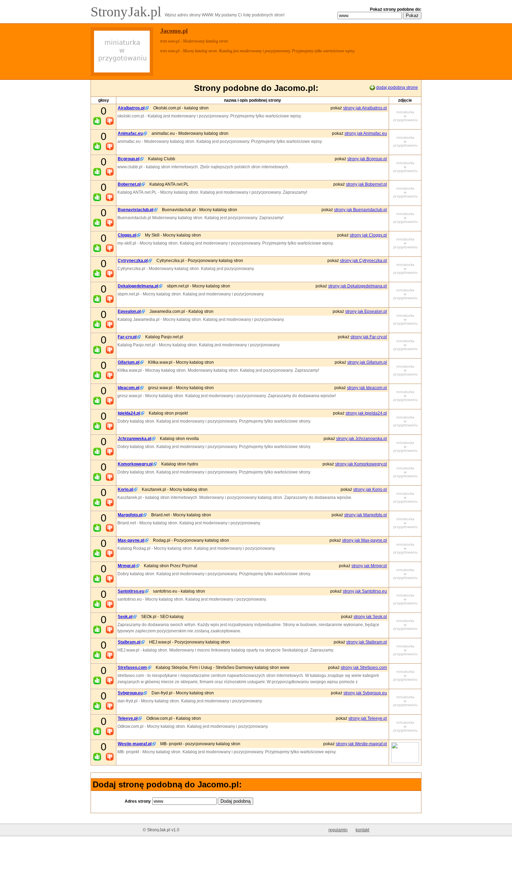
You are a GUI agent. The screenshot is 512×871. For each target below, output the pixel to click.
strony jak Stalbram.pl (366, 642)
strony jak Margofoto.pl (365, 514)
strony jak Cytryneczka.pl (363, 260)
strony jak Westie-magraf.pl (361, 743)
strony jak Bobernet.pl (366, 184)
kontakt (362, 829)
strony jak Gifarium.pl (367, 362)
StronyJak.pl (128, 12)
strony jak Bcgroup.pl (367, 158)
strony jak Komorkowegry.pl (361, 464)
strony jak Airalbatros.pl (365, 108)
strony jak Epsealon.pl (366, 311)
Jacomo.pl (174, 30)
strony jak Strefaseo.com (364, 667)
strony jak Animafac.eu (365, 133)
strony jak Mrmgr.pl (369, 565)
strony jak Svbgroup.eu (365, 693)
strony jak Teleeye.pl (367, 718)
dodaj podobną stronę (397, 87)
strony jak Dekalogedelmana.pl (357, 286)
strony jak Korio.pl (370, 489)
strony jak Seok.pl (370, 616)
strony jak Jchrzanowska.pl (361, 438)
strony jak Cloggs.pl (368, 235)
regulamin (338, 829)
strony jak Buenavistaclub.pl (360, 209)
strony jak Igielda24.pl (366, 413)
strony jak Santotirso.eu (365, 591)
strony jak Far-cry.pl (368, 336)
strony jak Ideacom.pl (367, 387)
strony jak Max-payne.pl (364, 540)
